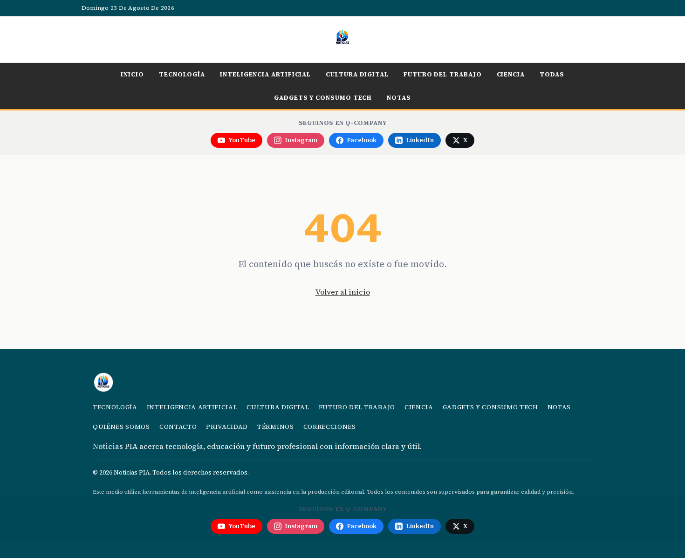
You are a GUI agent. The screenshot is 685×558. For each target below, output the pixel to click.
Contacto (178, 426)
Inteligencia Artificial (265, 74)
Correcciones (329, 426)
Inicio (132, 74)
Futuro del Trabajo (443, 74)
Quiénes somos (121, 426)
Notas (399, 97)
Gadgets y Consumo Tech (323, 97)
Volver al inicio (342, 292)
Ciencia (511, 74)
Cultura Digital (357, 74)
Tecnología (182, 74)
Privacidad (227, 426)
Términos (275, 426)
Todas (552, 74)
